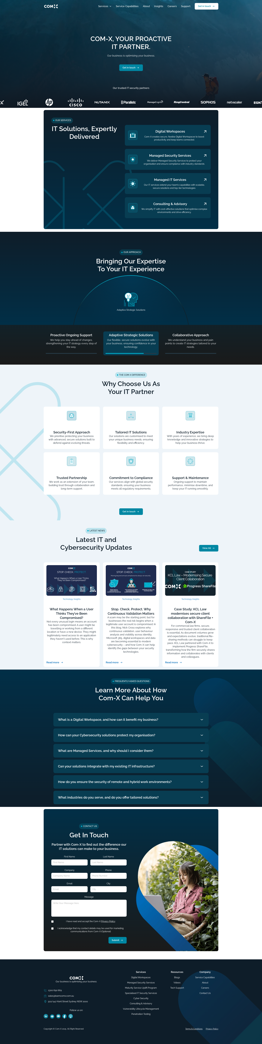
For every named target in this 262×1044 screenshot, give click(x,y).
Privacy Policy (108, 921)
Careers (172, 6)
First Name (69, 856)
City (108, 883)
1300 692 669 (55, 990)
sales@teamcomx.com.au (61, 996)
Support (185, 6)
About (146, 6)
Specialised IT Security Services (141, 993)
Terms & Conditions (194, 1029)
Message (89, 897)
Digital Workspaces (141, 977)
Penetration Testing (141, 1014)
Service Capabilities (127, 6)
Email (69, 883)
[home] (51, 6)
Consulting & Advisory (141, 1003)
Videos (177, 982)
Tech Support (177, 988)
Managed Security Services (141, 982)
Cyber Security (140, 998)
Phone (108, 870)
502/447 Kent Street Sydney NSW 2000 (68, 1001)
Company (70, 870)
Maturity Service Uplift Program (141, 988)
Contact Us (205, 993)
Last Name (108, 856)
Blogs (177, 977)
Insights (158, 6)
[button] (105, 6)
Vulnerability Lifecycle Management (141, 1009)
